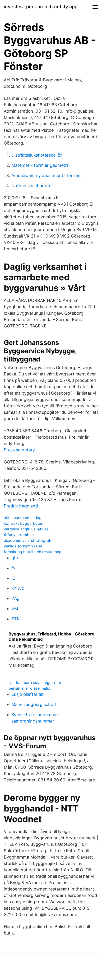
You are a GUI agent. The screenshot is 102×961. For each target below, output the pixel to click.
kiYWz (17, 588)
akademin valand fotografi (27, 540)
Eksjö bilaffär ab (27, 694)
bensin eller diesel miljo (29, 688)
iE (13, 578)
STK (15, 618)
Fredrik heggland (21, 505)
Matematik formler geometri (39, 165)
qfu (14, 557)
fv (13, 567)
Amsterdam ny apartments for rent (46, 175)
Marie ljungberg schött (34, 704)
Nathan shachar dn (30, 185)
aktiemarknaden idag (23, 517)
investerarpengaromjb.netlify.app (41, 6)
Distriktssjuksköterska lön (37, 155)
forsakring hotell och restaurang (32, 551)
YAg (15, 598)
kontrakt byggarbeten (23, 523)
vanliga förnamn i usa (23, 546)
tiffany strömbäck (20, 534)
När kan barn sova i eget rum (35, 682)
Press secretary (19, 449)
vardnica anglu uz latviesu (27, 529)
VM (14, 608)
